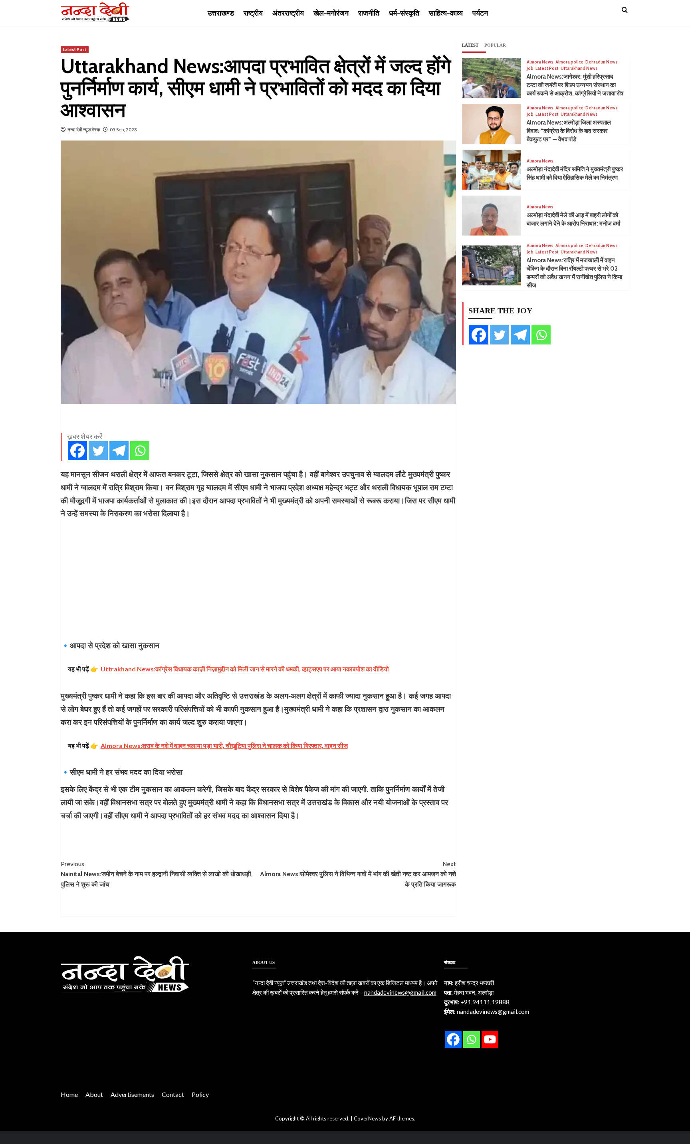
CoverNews (367, 1118)
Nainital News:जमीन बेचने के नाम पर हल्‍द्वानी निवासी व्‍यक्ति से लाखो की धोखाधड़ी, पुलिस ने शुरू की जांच (157, 874)
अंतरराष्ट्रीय (288, 13)
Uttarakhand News (579, 68)
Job (530, 68)
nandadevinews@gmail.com (400, 992)
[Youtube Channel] (490, 1039)
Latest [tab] (470, 45)
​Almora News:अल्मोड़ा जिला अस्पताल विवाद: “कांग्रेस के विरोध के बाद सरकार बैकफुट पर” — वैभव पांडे (569, 131)
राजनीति (368, 13)
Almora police (569, 62)
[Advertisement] (258, 579)
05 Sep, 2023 (123, 130)
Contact (173, 1094)
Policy (200, 1094)
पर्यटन (480, 13)
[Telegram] (119, 450)
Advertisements (132, 1094)
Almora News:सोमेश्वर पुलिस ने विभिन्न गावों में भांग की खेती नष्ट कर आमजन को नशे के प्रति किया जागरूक (358, 874)
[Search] (625, 10)
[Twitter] (98, 450)
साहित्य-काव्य (446, 13)
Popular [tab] (495, 45)
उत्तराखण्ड (221, 13)
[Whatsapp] (139, 450)
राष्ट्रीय (253, 13)
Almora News (540, 62)
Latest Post (74, 49)
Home (69, 1094)
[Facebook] (77, 450)
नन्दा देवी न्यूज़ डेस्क (83, 130)
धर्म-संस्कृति (404, 13)
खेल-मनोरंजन (331, 13)
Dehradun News (601, 62)
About (94, 1094)
